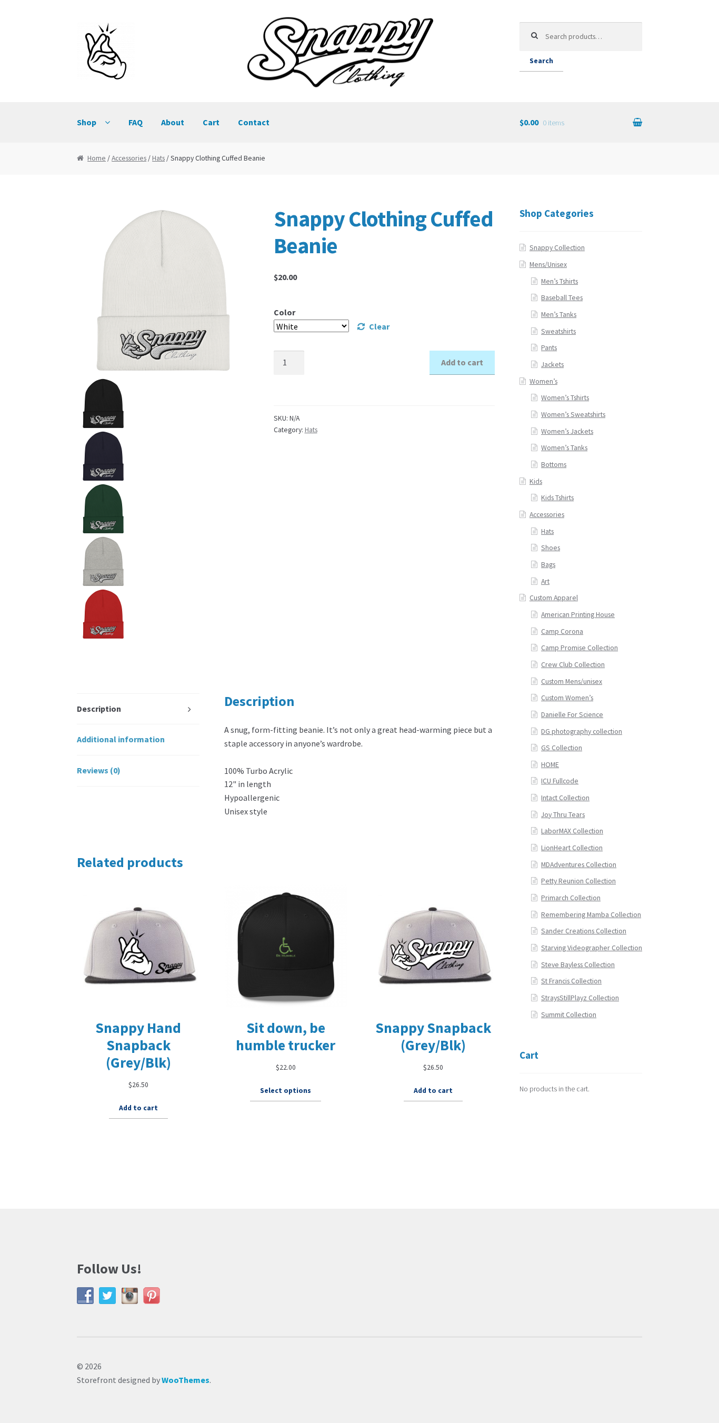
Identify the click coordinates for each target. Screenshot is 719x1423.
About (172, 122)
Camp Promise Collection (579, 647)
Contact (253, 122)
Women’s (543, 381)
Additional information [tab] (121, 739)
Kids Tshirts (557, 497)
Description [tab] (99, 708)
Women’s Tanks (564, 447)
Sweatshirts (558, 331)
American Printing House (578, 614)
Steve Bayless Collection (578, 964)
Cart (211, 122)
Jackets (552, 364)
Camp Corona (562, 631)
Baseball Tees (562, 297)
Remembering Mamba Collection (591, 914)
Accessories (129, 158)
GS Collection (561, 747)
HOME (550, 764)
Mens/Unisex (548, 264)
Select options (285, 1090)
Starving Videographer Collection (591, 947)
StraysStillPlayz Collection (580, 997)
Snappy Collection (557, 247)
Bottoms (553, 464)
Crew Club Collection (573, 664)
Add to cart (462, 362)
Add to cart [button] (138, 1107)
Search (541, 60)
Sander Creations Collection (583, 931)
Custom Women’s (567, 697)
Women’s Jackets (567, 431)
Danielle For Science (572, 714)
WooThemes (185, 1380)
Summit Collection (568, 1014)
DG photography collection (581, 731)
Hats (158, 158)
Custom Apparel (554, 597)
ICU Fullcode (559, 781)
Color (284, 312)
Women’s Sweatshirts (573, 414)
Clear (379, 326)
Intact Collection (565, 797)
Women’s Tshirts (565, 397)
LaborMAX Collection (572, 831)
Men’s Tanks (558, 314)
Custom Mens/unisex (571, 681)
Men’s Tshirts (559, 281)
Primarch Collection (571, 897)
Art (545, 581)
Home (96, 158)
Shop (86, 122)
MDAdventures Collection (578, 864)
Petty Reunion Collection (578, 881)
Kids (536, 481)
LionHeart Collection (572, 847)
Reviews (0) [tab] (99, 770)
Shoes (550, 547)
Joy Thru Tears (563, 814)
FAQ (135, 122)
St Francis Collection (571, 981)
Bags (548, 564)
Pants (549, 347)
